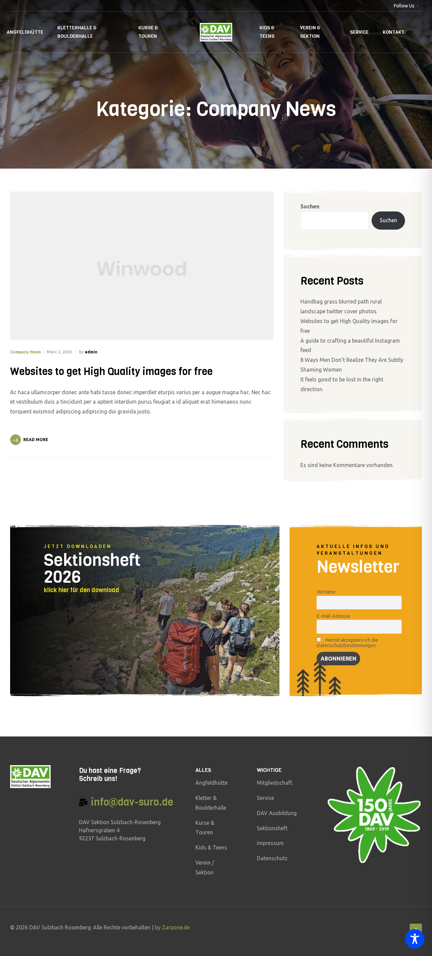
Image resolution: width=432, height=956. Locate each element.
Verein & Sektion (310, 32)
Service (359, 32)
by (158, 927)
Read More (35, 439)
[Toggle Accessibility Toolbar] (414, 938)
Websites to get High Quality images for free (111, 371)
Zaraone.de (176, 927)
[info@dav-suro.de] (83, 802)
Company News (25, 352)
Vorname (326, 592)
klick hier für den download (81, 590)
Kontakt (393, 32)
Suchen (309, 206)
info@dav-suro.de (132, 802)
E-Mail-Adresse (333, 616)
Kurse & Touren (148, 32)
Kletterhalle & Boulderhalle (77, 32)
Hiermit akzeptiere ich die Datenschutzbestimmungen (347, 642)
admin (91, 352)
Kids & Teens (267, 32)
